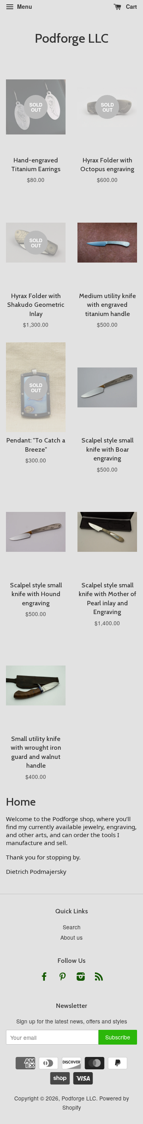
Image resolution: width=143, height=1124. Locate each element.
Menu (23, 6)
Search (72, 927)
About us (71, 937)
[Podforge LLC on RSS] (99, 978)
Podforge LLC (71, 38)
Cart (130, 6)
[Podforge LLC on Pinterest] (62, 978)
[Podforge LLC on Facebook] (44, 978)
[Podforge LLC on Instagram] (80, 978)
